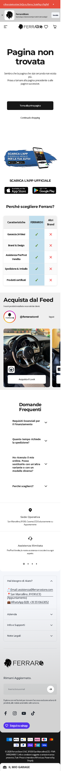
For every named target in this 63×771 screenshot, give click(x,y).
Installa (55, 15)
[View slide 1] (24, 564)
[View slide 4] (36, 564)
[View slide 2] (28, 564)
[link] (30, 595)
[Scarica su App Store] (16, 190)
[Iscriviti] (50, 689)
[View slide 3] (32, 564)
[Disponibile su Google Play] (44, 190)
